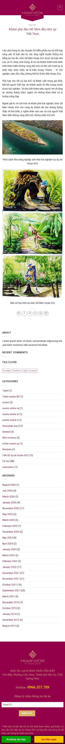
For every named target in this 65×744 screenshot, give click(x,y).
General (6, 431)
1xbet (5, 390)
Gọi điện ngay (48, 739)
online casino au (10, 443)
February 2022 (10, 561)
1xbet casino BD (11, 396)
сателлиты (8, 467)
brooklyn (7, 371)
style (25, 371)
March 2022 (8, 555)
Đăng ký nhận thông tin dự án (32, 696)
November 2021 (10, 578)
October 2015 (9, 608)
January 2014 (9, 614)
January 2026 (9, 502)
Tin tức (32, 25)
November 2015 (10, 602)
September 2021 (11, 590)
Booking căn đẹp (16, 739)
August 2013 (9, 625)
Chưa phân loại (10, 426)
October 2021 (9, 584)
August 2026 (9, 484)
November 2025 (10, 508)
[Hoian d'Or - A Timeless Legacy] (32, 11)
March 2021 (8, 596)
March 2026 (8, 496)
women (33, 371)
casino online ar (10, 414)
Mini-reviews (9, 437)
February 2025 (10, 526)
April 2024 (7, 543)
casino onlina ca (10, 408)
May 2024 (7, 537)
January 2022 (9, 567)
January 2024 (9, 549)
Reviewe (6, 449)
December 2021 (10, 573)
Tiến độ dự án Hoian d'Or (15, 455)
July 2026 (7, 490)
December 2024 (10, 531)
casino (5, 402)
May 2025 (7, 514)
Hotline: (32, 687)
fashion (17, 371)
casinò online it (10, 420)
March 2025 (8, 520)
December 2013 (10, 619)
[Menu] (60, 7)
